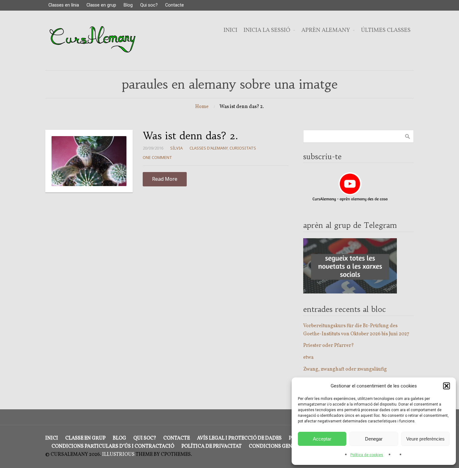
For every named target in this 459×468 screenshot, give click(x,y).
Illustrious (118, 454)
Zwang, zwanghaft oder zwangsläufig (345, 369)
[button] (446, 386)
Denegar (374, 438)
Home (202, 106)
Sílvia (176, 148)
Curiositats (243, 148)
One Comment (157, 157)
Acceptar (322, 438)
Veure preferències (425, 438)
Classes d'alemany (209, 148)
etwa (308, 357)
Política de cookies (366, 455)
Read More (164, 178)
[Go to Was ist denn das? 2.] (89, 161)
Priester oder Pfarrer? (328, 345)
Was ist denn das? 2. (190, 136)
